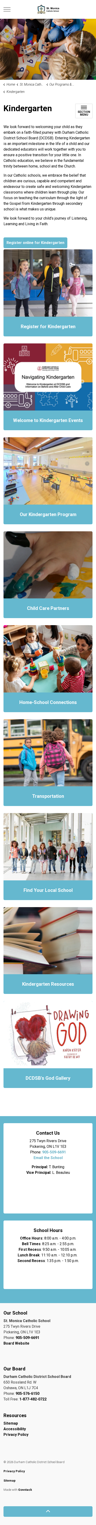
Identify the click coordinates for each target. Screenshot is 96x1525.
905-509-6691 (54, 1152)
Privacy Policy (15, 1434)
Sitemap (10, 1423)
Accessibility (14, 1429)
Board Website (16, 1343)
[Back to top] (48, 1511)
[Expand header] (7, 9)
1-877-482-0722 (33, 1399)
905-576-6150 (27, 1393)
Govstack (25, 1489)
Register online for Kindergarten (35, 242)
